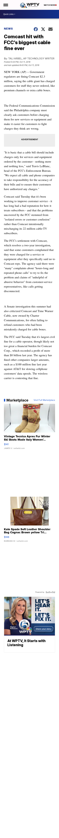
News (8, 28)
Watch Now (49, 5)
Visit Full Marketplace (44, 400)
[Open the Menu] (5, 5)
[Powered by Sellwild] (50, 592)
